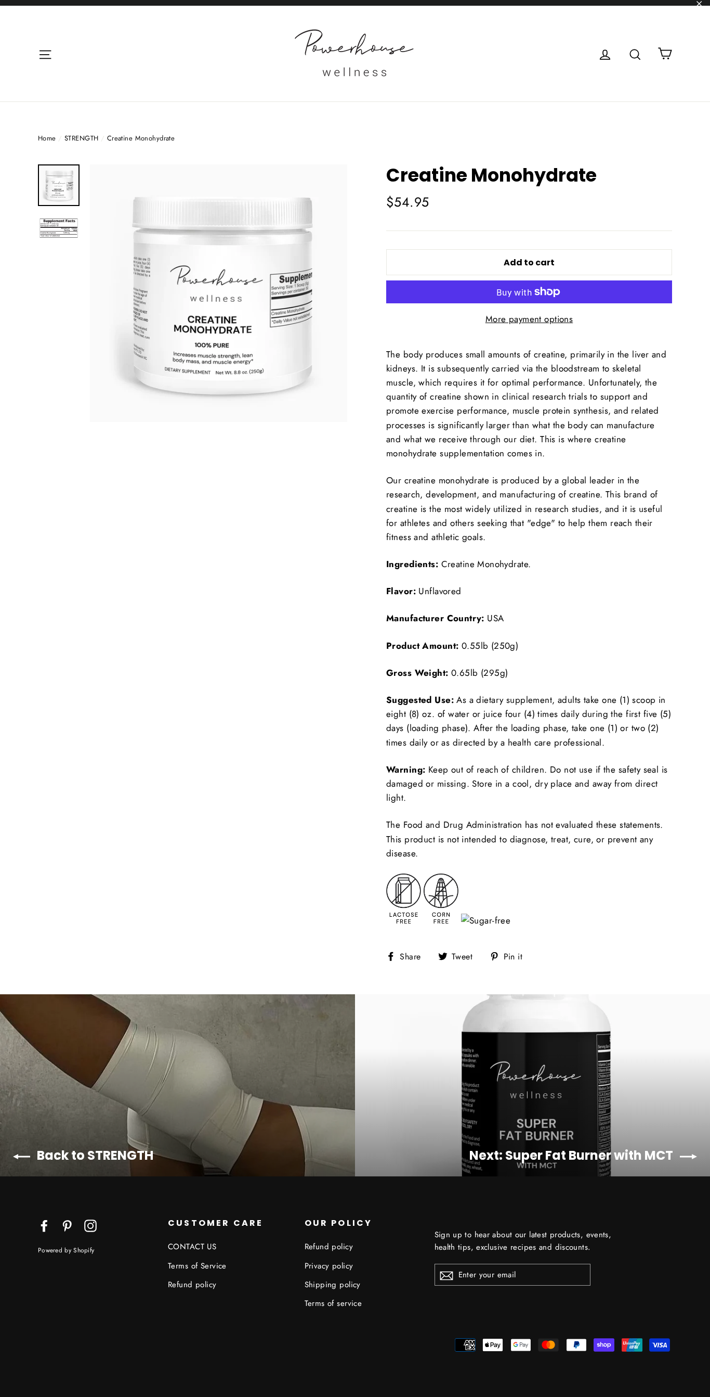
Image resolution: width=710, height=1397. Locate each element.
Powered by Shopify (66, 1250)
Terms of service (333, 1303)
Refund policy (192, 1284)
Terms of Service (197, 1266)
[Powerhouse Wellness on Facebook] (44, 1225)
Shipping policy (333, 1284)
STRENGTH (81, 138)
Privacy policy (329, 1266)
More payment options (529, 319)
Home (47, 138)
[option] (218, 293)
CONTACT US (192, 1246)
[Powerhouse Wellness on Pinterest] (67, 1225)
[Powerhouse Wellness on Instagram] (90, 1225)
